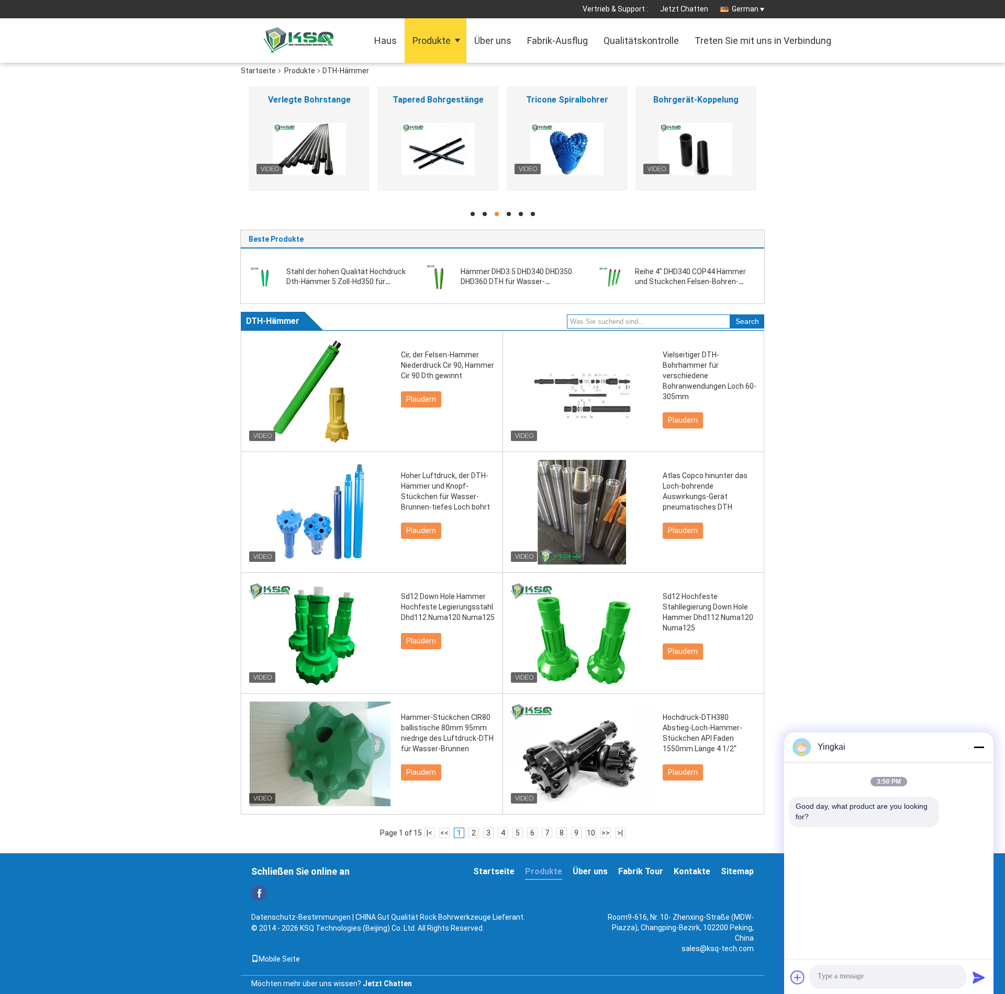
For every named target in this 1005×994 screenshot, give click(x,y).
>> (605, 833)
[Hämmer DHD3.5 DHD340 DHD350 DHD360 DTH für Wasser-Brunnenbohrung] (439, 276)
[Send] (978, 977)
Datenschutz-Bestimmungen (301, 917)
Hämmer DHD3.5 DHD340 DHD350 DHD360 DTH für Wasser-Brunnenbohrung (516, 281)
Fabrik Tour (640, 871)
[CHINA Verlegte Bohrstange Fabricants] (309, 149)
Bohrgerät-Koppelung (696, 100)
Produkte (431, 40)
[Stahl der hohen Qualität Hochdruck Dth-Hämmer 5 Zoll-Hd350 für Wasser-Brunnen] (264, 276)
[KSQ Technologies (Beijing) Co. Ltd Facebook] (259, 893)
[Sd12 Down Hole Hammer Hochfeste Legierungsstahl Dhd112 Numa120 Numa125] (320, 633)
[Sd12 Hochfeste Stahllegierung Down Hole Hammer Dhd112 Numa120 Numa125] (581, 633)
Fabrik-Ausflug (557, 40)
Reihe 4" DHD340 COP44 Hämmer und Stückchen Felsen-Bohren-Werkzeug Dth (690, 281)
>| (620, 833)
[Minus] (979, 747)
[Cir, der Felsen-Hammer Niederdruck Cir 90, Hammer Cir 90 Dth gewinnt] (320, 391)
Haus (385, 40)
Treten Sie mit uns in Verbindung (763, 40)
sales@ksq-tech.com (718, 948)
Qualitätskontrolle (641, 40)
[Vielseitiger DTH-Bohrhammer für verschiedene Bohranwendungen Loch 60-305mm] (581, 391)
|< (429, 833)
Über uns (492, 40)
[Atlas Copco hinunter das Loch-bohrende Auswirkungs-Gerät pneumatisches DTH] (581, 512)
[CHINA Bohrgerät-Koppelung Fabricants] (696, 149)
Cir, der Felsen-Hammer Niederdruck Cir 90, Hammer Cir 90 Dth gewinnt (447, 365)
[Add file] (797, 977)
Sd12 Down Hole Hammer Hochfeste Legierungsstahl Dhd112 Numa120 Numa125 (448, 607)
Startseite (258, 70)
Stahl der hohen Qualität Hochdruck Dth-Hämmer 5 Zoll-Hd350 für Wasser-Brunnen (346, 281)
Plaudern (421, 399)
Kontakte (692, 871)
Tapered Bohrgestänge (438, 100)
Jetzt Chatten (684, 9)
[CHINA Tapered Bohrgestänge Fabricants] (437, 149)
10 (591, 833)
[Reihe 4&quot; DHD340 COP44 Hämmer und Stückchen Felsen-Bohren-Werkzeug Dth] (613, 276)
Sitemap (737, 871)
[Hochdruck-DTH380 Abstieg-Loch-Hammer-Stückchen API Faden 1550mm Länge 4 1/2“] (581, 754)
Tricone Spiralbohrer (567, 100)
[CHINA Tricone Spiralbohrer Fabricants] (567, 149)
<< (444, 833)
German (745, 9)
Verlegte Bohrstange (309, 100)
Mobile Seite (279, 959)
